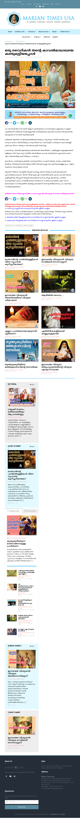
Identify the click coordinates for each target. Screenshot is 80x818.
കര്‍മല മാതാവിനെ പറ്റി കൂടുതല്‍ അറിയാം (25, 617)
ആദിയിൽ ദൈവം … (52, 295)
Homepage (8, 41)
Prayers (37, 37)
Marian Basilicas (9, 370)
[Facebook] (36, 7)
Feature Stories (45, 336)
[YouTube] (40, 7)
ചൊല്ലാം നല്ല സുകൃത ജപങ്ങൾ (26, 630)
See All (32, 384)
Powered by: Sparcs (57, 814)
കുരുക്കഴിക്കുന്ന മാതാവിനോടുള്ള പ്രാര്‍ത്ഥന (16, 543)
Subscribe (21, 807)
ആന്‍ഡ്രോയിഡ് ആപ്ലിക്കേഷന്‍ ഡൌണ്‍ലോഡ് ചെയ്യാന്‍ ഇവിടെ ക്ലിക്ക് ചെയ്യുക (36, 217)
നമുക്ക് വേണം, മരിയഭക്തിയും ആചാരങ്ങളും (16, 412)
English (55, 37)
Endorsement (45, 4)
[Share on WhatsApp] (24, 123)
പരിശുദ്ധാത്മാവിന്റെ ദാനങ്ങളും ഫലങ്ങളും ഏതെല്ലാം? (26, 572)
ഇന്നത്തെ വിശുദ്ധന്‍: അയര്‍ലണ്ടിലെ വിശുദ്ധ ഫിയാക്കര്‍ (18, 298)
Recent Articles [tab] (31, 511)
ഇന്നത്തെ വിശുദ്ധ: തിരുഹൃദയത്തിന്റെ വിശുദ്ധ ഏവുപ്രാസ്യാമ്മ (56, 367)
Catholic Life (20, 32)
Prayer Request (37, 4)
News (54, 32)
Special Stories (20, 41)
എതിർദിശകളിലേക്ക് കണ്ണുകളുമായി (53, 332)
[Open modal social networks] (30, 123)
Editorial (57, 4)
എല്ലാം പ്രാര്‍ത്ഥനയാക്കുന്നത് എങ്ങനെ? (21, 332)
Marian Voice (44, 32)
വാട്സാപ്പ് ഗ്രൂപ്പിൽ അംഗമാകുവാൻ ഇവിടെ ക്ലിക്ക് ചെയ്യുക (28, 208)
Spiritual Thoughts (55, 298)
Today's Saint (54, 265)
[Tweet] (16, 123)
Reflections (64, 32)
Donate (52, 4)
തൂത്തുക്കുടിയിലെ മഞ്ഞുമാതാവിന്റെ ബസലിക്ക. (21, 365)
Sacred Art (26, 37)
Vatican (24, 593)
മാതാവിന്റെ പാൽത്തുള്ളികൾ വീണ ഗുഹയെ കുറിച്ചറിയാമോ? (21, 475)
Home (10, 32)
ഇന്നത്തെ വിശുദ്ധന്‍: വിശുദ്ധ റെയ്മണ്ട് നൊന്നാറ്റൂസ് (57, 260)
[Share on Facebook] (8, 123)
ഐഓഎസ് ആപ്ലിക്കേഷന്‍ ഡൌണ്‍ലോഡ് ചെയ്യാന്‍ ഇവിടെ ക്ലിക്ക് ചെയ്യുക (35, 221)
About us (22, 4)
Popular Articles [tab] (14, 511)
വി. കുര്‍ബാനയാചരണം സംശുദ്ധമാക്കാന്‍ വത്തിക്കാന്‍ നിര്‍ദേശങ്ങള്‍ (26, 588)
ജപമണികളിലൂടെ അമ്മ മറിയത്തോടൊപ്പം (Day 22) (25, 602)
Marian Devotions (10, 267)
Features (31, 32)
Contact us (29, 4)
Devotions (19, 225)
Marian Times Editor (35, 57)
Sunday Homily (21, 679)
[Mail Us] (43, 7)
